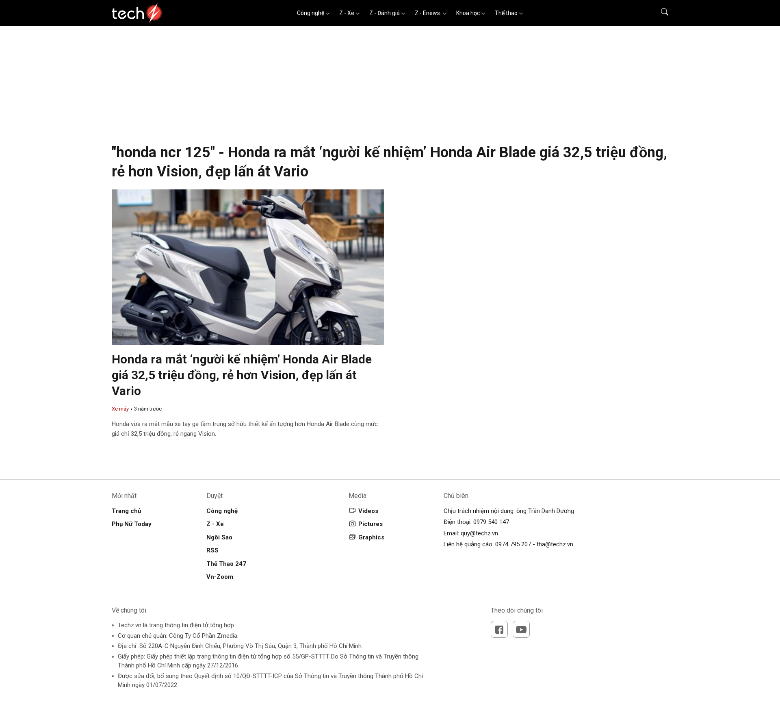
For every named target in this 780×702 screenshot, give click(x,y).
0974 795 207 (513, 544)
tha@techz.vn (555, 544)
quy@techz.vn (479, 533)
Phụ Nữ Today (132, 524)
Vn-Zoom (219, 576)
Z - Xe (346, 13)
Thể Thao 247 (226, 563)
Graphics (371, 537)
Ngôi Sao (219, 537)
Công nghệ (310, 13)
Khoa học (468, 13)
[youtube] (521, 629)
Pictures (370, 524)
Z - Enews (428, 13)
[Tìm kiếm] (659, 13)
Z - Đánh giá (384, 13)
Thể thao (506, 13)
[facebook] (499, 629)
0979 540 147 (491, 522)
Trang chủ (126, 511)
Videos (368, 511)
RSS (212, 550)
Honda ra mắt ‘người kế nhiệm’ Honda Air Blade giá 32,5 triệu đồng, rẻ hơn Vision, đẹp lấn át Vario (242, 375)
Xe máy (120, 409)
